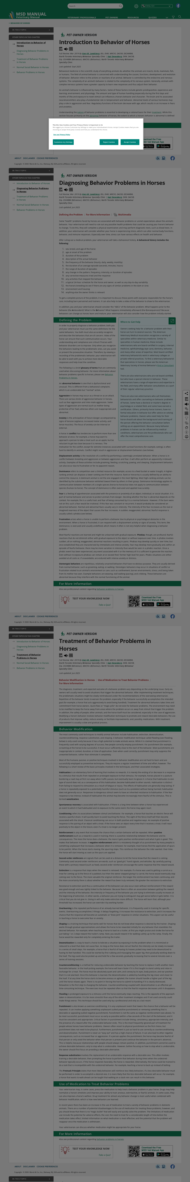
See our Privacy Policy (61, 134)
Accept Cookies (130, 142)
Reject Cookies (109, 142)
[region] (96, 134)
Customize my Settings (63, 142)
